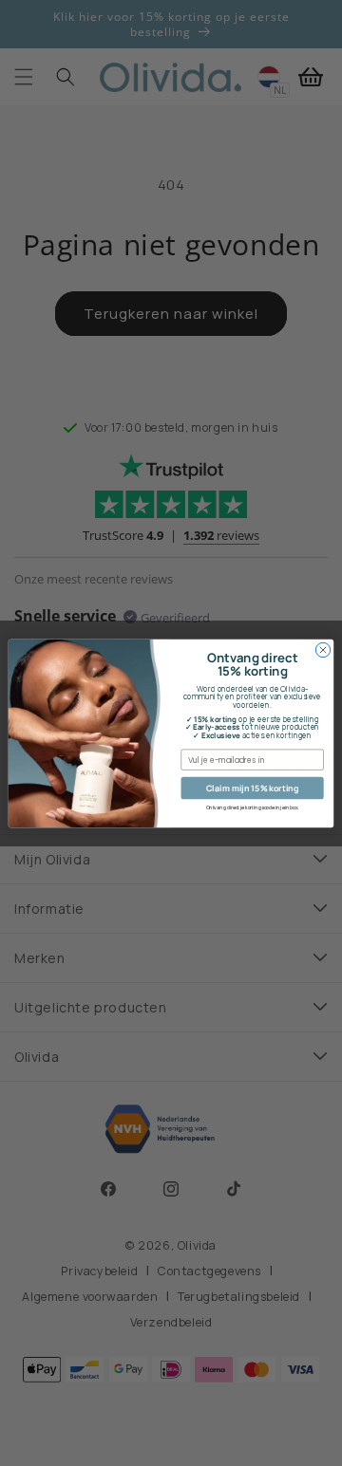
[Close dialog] (322, 649)
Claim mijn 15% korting (252, 787)
